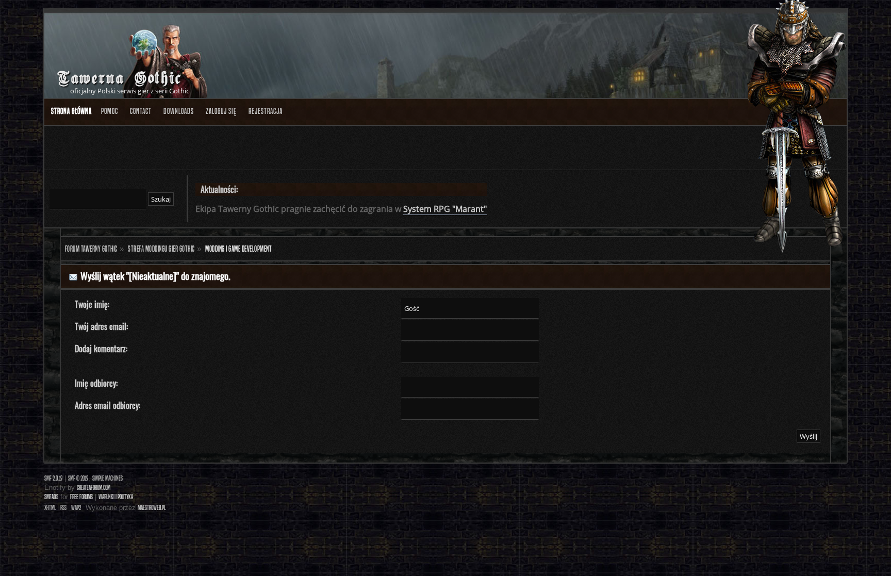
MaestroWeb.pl (152, 508)
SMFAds (51, 497)
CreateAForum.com (93, 487)
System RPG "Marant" (445, 209)
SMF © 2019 (78, 478)
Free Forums (81, 497)
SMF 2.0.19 (53, 478)
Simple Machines (107, 478)
